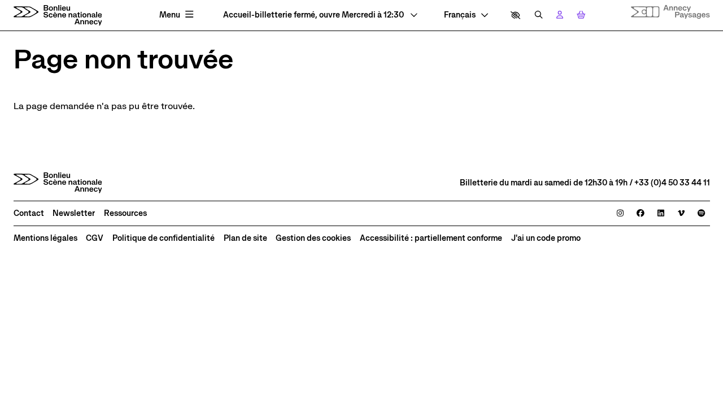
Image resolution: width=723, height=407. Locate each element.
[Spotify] (701, 213)
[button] (515, 15)
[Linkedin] (660, 213)
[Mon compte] (559, 15)
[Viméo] (681, 213)
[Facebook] (640, 213)
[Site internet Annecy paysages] (670, 12)
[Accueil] (58, 15)
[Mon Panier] (581, 15)
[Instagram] (620, 213)
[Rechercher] (538, 15)
